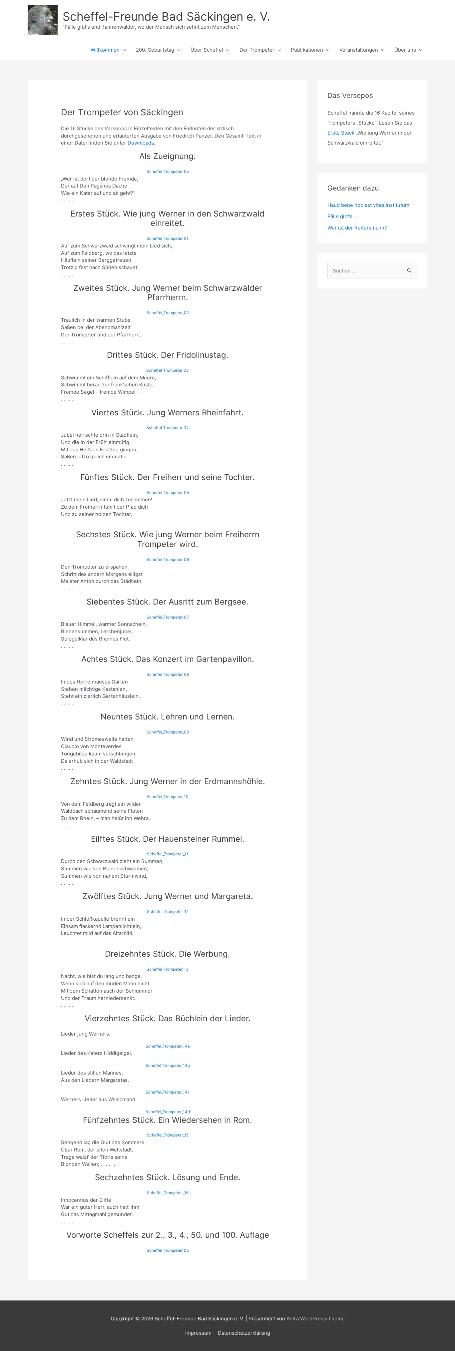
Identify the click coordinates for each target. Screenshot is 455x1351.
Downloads (141, 143)
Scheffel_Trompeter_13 (168, 969)
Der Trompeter (256, 50)
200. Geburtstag (155, 50)
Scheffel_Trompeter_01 (168, 238)
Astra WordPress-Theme (315, 1318)
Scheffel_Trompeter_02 (168, 312)
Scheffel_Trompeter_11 (167, 853)
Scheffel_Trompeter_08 (168, 674)
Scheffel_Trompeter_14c (168, 1092)
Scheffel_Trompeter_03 (167, 370)
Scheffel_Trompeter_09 (168, 731)
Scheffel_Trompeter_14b (168, 1065)
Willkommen (105, 50)
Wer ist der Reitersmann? (357, 228)
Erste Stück (340, 133)
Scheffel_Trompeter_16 (168, 1192)
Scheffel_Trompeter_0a (168, 171)
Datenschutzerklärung (244, 1333)
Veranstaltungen (358, 50)
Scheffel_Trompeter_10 (168, 796)
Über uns (405, 50)
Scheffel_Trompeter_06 (168, 559)
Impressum (198, 1333)
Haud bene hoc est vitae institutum (368, 205)
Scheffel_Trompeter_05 (168, 492)
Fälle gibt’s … (342, 216)
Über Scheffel (207, 50)
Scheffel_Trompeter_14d (168, 1111)
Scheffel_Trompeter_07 (168, 617)
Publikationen (307, 50)
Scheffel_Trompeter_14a (168, 1046)
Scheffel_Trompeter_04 (167, 427)
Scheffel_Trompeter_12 (168, 911)
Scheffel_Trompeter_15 (168, 1134)
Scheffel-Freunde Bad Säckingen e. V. (166, 16)
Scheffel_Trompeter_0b (168, 1250)
